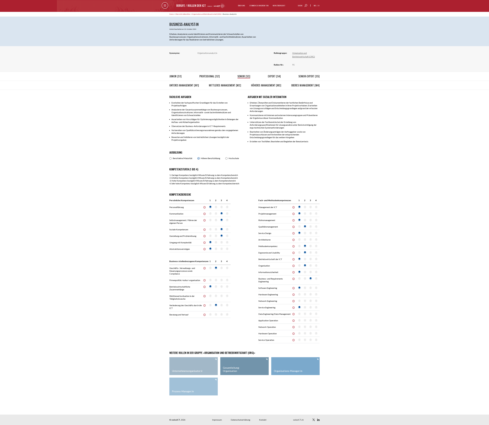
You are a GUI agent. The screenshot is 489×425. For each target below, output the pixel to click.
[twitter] (313, 420)
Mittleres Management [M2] (225, 85)
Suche (300, 5)
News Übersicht (279, 5)
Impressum (217, 420)
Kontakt (262, 420)
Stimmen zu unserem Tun (259, 5)
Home (171, 14)
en (319, 5)
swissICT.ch (298, 420)
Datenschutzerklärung (240, 420)
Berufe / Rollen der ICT (191, 5)
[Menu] (165, 5)
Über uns (241, 5)
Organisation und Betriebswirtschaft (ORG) (207, 14)
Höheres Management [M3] (266, 85)
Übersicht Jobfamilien (183, 14)
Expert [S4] (274, 76)
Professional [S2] (209, 76)
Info (204, 207)
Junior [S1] (175, 76)
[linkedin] (318, 420)
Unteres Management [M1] (184, 85)
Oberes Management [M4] (305, 85)
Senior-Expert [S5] (309, 76)
